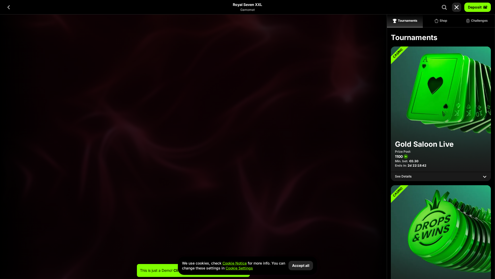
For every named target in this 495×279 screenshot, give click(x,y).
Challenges (479, 20)
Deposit (475, 7)
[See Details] (485, 177)
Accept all (300, 265)
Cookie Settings (239, 268)
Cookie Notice (234, 263)
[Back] (8, 7)
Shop (443, 20)
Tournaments (407, 20)
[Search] (444, 7)
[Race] (456, 7)
